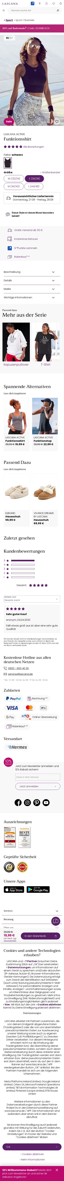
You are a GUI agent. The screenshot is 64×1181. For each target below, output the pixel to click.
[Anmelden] (46, 3)
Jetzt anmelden (29, 786)
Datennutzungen (19, 967)
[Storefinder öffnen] (39, 3)
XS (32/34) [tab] (14, 178)
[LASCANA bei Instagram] (27, 802)
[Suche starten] (58, 10)
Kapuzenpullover (16, 364)
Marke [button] (7, 289)
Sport (9, 20)
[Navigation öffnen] (3, 10)
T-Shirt (45, 364)
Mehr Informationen (33, 1159)
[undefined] (57, 343)
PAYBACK (32, 8)
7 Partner (31, 961)
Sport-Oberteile (25, 20)
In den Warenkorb (35, 936)
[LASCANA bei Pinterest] (36, 802)
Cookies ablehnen (49, 1004)
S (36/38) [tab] (34, 178)
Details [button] (8, 280)
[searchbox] (30, 10)
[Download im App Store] (14, 889)
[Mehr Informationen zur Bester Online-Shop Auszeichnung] (10, 837)
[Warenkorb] (60, 3)
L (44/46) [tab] (33, 186)
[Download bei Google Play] (38, 889)
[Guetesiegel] (22, 867)
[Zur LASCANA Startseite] (10, 3)
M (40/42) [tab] (14, 186)
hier (7, 1004)
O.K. (8, 1147)
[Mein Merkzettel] (53, 3)
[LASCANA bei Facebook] (18, 802)
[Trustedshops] (9, 867)
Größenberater (51, 172)
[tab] (8, 162)
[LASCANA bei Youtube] (46, 802)
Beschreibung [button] (12, 272)
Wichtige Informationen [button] (18, 297)
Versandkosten (10, 940)
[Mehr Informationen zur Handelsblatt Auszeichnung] (24, 837)
